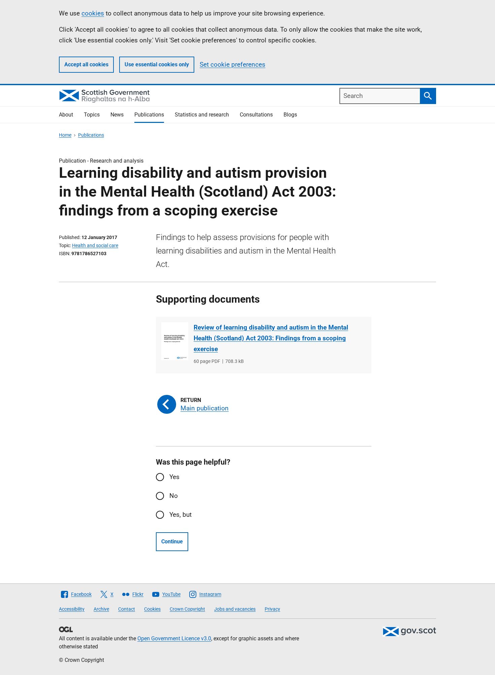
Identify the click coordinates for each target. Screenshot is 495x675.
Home (65, 135)
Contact (126, 609)
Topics (92, 114)
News (117, 114)
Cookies (152, 609)
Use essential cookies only (157, 64)
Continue (172, 541)
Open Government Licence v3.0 (174, 638)
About (66, 114)
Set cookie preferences (232, 64)
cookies (92, 13)
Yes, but (180, 514)
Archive (101, 609)
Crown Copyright (187, 609)
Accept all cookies (86, 64)
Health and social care (95, 245)
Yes (174, 477)
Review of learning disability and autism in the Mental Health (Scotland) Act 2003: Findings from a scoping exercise (271, 338)
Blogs (290, 114)
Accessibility (72, 609)
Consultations (256, 114)
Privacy (272, 609)
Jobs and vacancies (235, 609)
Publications (149, 114)
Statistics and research (202, 114)
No (173, 496)
